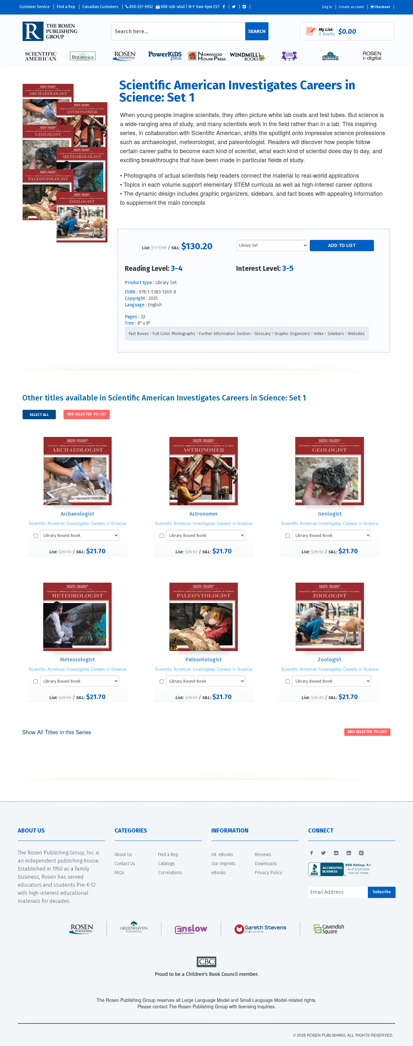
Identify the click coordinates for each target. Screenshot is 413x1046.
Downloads (266, 863)
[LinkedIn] (349, 853)
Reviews (263, 854)
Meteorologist (77, 659)
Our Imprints (223, 863)
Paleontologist (204, 659)
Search (257, 31)
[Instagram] (336, 853)
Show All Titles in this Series (56, 732)
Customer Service (34, 7)
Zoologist (329, 659)
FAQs (119, 872)
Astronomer (203, 514)
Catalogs (166, 863)
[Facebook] (311, 853)
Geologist (330, 514)
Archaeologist (77, 514)
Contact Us (125, 863)
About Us (123, 854)
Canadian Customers (100, 7)
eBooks (218, 872)
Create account (351, 7)
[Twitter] (323, 853)
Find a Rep (66, 7)
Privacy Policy (268, 872)
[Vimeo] (361, 853)
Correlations (170, 872)
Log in (327, 7)
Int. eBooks (222, 854)
